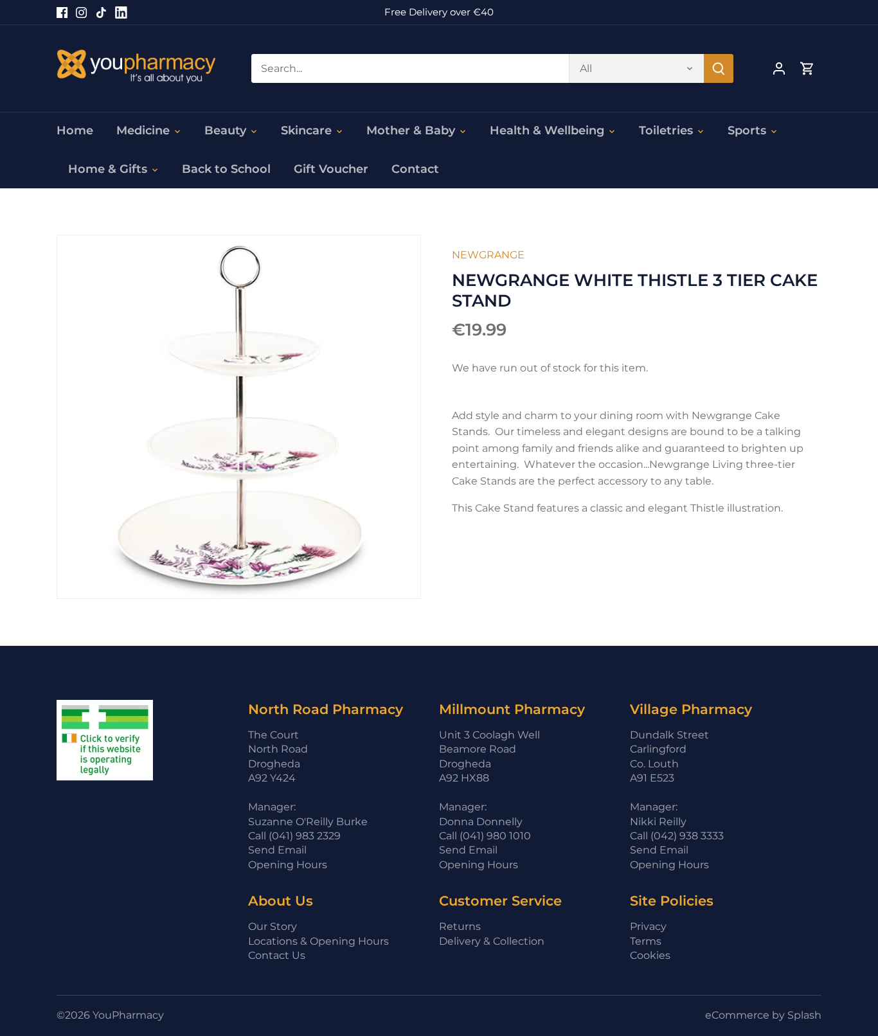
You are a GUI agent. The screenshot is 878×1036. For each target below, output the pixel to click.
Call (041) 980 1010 (485, 836)
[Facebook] (62, 12)
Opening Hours (287, 865)
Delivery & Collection (491, 941)
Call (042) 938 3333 (677, 836)
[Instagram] (81, 12)
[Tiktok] (101, 12)
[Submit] (719, 68)
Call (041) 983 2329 (294, 836)
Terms (645, 941)
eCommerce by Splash (763, 1015)
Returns (460, 926)
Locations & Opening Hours (318, 941)
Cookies (650, 955)
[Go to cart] (807, 68)
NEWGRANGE (488, 255)
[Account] (779, 68)
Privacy (648, 926)
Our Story (272, 926)
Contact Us (276, 955)
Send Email (277, 850)
